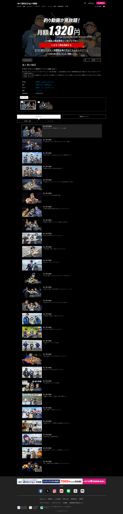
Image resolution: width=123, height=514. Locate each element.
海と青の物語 (29, 65)
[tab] (39, 117)
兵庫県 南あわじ (48, 84)
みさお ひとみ (50, 82)
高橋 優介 (38, 82)
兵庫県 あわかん (40, 84)
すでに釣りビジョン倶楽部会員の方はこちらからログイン (61, 50)
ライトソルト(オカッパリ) (47, 87)
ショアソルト (27, 60)
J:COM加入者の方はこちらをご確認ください (61, 54)
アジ (37, 90)
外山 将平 (43, 82)
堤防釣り (38, 87)
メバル (40, 90)
